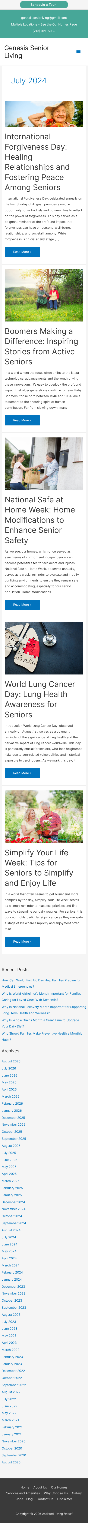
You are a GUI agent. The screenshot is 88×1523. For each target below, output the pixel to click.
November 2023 (13, 1293)
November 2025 (13, 1124)
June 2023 (9, 1329)
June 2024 (9, 1244)
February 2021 (12, 1427)
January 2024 (12, 1279)
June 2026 (9, 1075)
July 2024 (9, 1237)
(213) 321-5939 (44, 31)
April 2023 (9, 1343)
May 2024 (9, 1251)
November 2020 (13, 1441)
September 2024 (14, 1223)
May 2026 (9, 1082)
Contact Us (45, 1499)
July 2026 (9, 1068)
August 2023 (11, 1315)
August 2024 (11, 1230)
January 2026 (12, 1111)
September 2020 (14, 1455)
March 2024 (10, 1265)
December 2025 (13, 1118)
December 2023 (13, 1287)
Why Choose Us (56, 1493)
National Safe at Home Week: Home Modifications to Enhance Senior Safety (40, 520)
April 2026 (9, 1089)
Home (25, 1487)
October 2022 (12, 1378)
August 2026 (11, 1061)
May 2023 (9, 1336)
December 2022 (13, 1371)
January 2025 (12, 1195)
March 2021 (10, 1420)
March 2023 (10, 1350)
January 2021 (11, 1434)
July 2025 (9, 1153)
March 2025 (10, 1181)
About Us (40, 1487)
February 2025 (12, 1188)
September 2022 (14, 1385)
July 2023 (9, 1322)
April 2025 (9, 1174)
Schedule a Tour (44, 5)
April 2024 (9, 1258)
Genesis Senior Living (26, 51)
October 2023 (12, 1300)
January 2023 (12, 1364)
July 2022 (9, 1399)
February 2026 (12, 1103)
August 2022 (11, 1392)
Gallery (77, 1493)
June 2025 (9, 1160)
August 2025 (11, 1146)
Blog (29, 1499)
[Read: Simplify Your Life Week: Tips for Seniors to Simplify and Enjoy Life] (44, 816)
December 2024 (13, 1202)
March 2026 (10, 1096)
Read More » (22, 253)
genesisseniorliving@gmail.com (44, 18)
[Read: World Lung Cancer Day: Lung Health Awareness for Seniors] (44, 648)
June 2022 (9, 1406)
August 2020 (11, 1462)
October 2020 (12, 1448)
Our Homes (59, 1487)
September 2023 (14, 1308)
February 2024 (12, 1272)
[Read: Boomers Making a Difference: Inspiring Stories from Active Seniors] (44, 295)
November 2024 (13, 1209)
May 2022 (9, 1413)
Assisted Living (57, 1513)
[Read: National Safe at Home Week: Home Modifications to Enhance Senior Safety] (44, 464)
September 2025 (14, 1139)
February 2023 (12, 1357)
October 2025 (12, 1132)
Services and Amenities (23, 1493)
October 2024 (12, 1216)
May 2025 (9, 1167)
